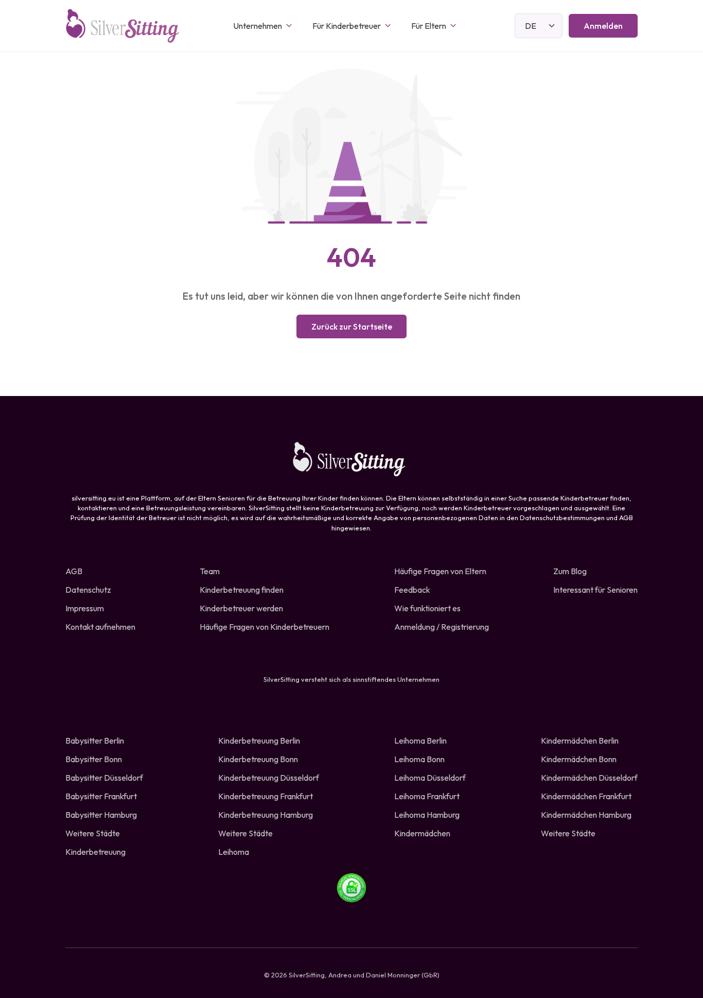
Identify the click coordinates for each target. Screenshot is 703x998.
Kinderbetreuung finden (242, 589)
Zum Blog (570, 571)
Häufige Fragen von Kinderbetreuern (264, 627)
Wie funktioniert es (427, 608)
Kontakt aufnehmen (100, 627)
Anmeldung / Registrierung (441, 627)
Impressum (84, 608)
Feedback (412, 589)
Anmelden (603, 26)
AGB (73, 571)
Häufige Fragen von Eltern (440, 571)
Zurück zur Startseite (351, 326)
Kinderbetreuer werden (241, 608)
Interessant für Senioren (595, 589)
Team (210, 571)
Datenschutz (88, 589)
